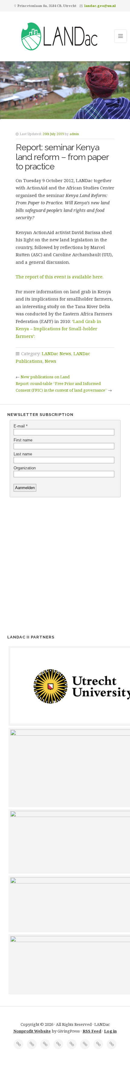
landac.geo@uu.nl (100, 5)
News (50, 361)
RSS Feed (92, 1031)
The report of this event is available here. (60, 277)
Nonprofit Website (32, 1031)
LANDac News (56, 353)
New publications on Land (45, 376)
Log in (110, 1031)
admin (74, 134)
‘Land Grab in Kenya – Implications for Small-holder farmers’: (58, 328)
